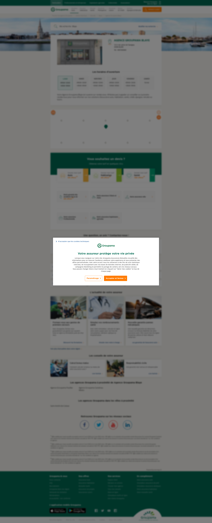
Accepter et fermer (115, 278)
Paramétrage (93, 278)
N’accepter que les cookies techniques (73, 241)
